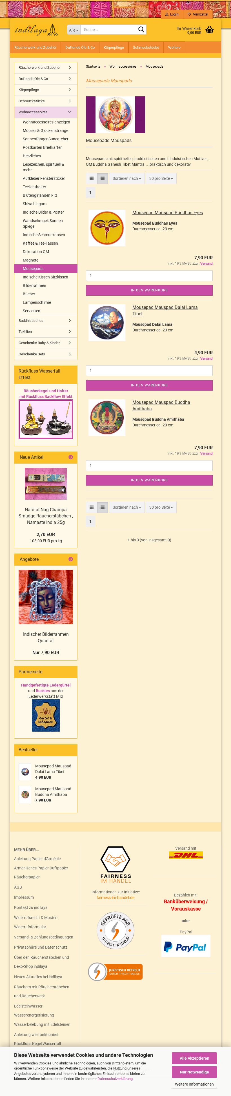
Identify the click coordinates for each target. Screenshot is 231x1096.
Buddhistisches (31, 320)
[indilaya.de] (36, 29)
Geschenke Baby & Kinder (39, 343)
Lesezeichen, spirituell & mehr (43, 167)
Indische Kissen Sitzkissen (45, 277)
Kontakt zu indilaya (31, 907)
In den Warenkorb (149, 290)
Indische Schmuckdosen (44, 235)
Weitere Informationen (194, 1084)
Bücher (29, 294)
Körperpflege (114, 47)
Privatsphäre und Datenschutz (40, 947)
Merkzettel (199, 14)
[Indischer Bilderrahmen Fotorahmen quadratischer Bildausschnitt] (46, 597)
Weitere (174, 47)
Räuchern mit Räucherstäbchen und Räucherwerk (41, 991)
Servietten (31, 311)
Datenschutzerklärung (115, 1079)
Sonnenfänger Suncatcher (45, 139)
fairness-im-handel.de (115, 897)
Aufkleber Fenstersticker (44, 178)
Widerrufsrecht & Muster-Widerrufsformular (36, 922)
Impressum (24, 897)
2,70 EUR (46, 534)
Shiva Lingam (34, 204)
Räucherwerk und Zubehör (35, 47)
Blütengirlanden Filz (40, 195)
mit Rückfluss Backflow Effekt (45, 396)
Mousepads (33, 268)
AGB (18, 887)
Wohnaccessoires (33, 112)
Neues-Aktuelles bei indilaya (38, 977)
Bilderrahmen (34, 285)
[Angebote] (70, 559)
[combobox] (127, 178)
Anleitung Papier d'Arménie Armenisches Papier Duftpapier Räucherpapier (41, 867)
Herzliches (32, 156)
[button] (91, 178)
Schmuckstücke (146, 47)
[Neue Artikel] (70, 457)
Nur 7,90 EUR (45, 652)
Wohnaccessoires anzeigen (46, 122)
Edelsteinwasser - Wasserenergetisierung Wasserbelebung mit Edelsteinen (42, 1015)
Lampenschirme (37, 302)
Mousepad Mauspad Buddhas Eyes (167, 212)
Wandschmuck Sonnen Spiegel (43, 223)
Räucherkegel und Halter (46, 391)
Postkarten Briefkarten (43, 147)
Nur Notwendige (194, 1072)
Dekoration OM (36, 251)
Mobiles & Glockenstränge (45, 130)
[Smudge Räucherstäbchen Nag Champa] (46, 484)
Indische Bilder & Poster (43, 212)
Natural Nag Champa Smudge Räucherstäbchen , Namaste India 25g (46, 516)
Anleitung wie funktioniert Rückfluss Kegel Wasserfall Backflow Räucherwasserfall (39, 1043)
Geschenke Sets (32, 354)
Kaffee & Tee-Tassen (40, 243)
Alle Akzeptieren (194, 1058)
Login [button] (173, 14)
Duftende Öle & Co (80, 47)
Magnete (30, 260)
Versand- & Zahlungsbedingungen (43, 937)
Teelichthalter (34, 187)
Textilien (25, 331)
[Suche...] (141, 30)
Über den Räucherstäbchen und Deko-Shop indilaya (41, 962)
